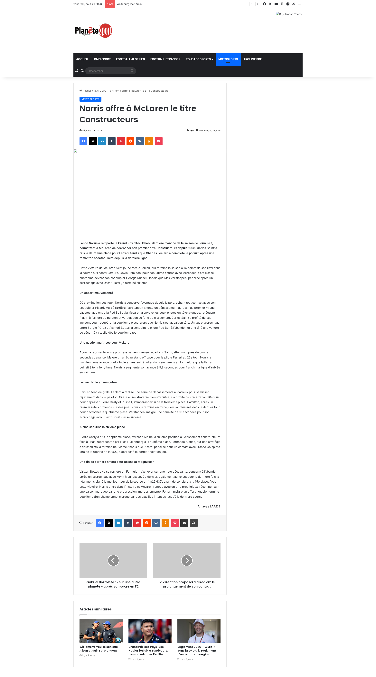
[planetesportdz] (93, 30)
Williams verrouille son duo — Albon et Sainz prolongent (100, 649)
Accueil (82, 59)
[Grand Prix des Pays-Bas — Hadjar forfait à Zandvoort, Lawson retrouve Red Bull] (150, 631)
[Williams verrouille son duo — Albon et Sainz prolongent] (101, 631)
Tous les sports (198, 59)
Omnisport (102, 59)
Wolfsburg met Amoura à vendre (136, 3)
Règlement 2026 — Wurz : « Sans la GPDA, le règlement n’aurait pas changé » (196, 650)
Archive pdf (252, 59)
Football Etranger (165, 59)
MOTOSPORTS (228, 59)
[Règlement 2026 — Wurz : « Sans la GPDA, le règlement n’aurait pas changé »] (199, 631)
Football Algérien (130, 59)
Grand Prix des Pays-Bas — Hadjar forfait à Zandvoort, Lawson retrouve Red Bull (148, 650)
